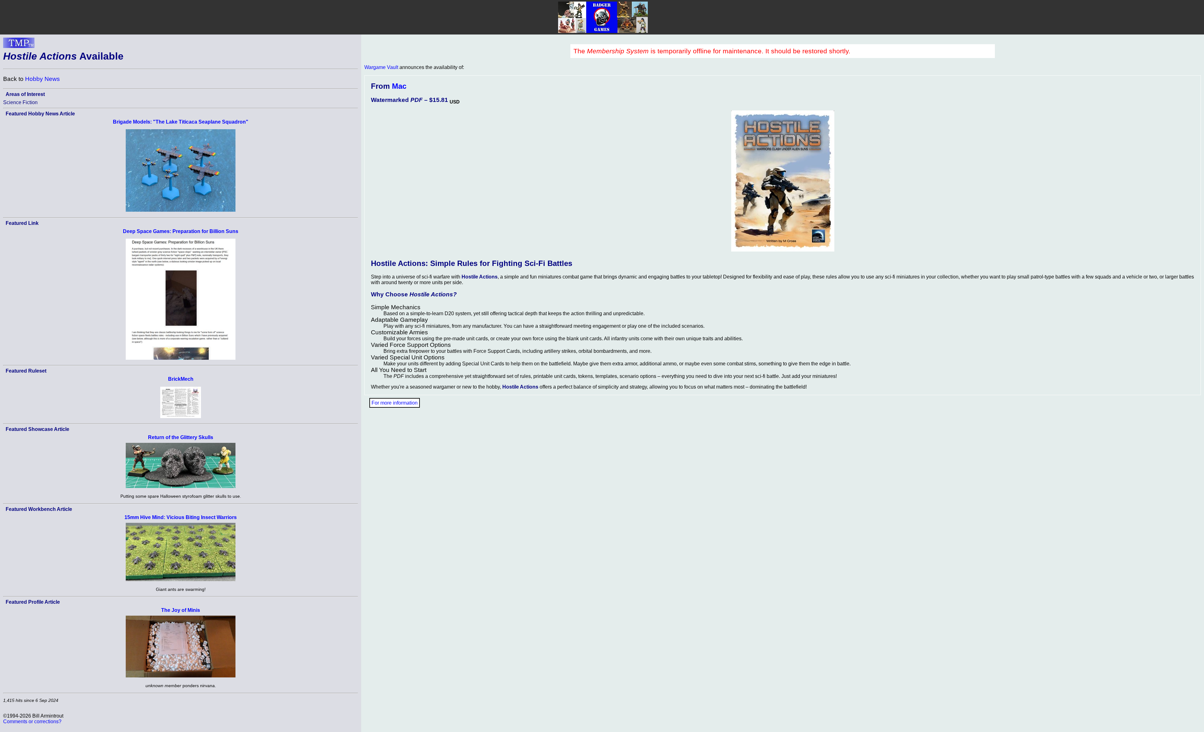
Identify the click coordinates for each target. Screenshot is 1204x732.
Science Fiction (20, 102)
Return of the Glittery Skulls (180, 437)
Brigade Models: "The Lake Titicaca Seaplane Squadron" (180, 122)
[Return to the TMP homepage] (18, 44)
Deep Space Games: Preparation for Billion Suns (180, 231)
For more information (395, 403)
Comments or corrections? (32, 721)
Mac (399, 86)
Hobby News (42, 79)
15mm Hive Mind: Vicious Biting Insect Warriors (180, 517)
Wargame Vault (381, 67)
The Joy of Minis (180, 610)
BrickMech (180, 379)
